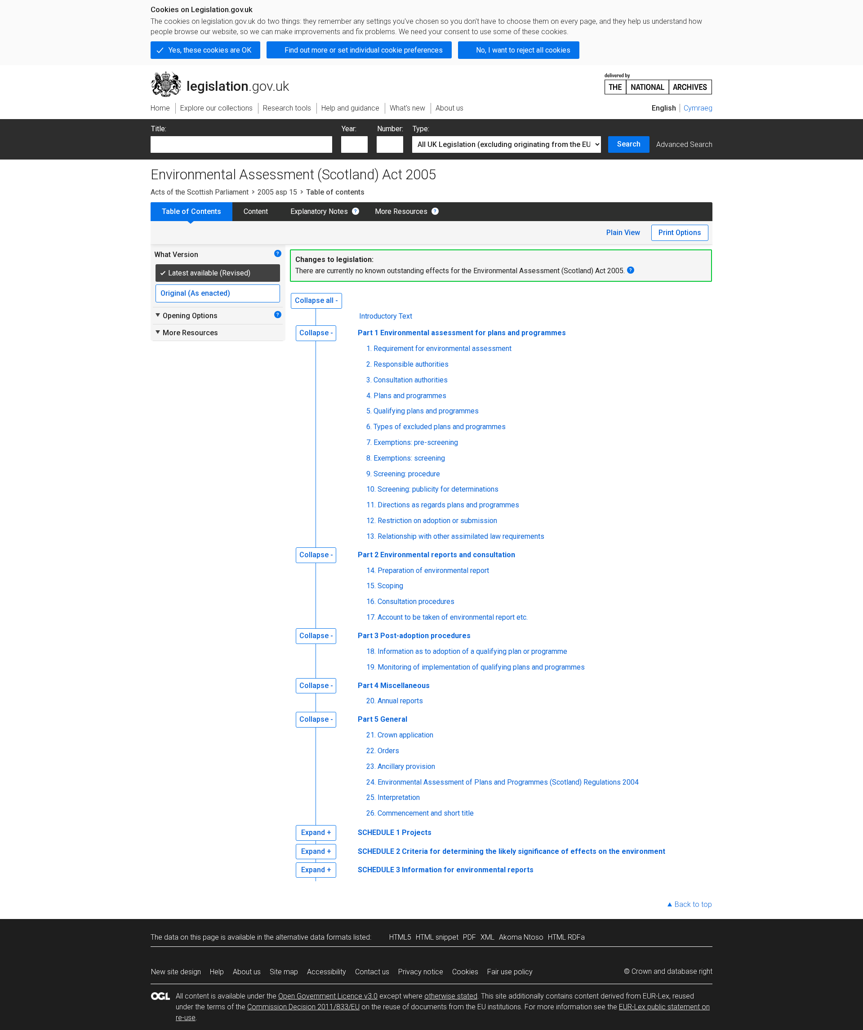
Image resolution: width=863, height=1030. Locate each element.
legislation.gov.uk (225, 75)
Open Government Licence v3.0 (328, 996)
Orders (388, 750)
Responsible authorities (411, 364)
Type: (421, 128)
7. (369, 442)
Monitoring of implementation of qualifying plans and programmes (481, 667)
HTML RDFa (566, 937)
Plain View (623, 232)
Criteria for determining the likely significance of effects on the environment (533, 851)
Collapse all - (316, 300)
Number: (390, 128)
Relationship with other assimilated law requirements (461, 536)
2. (369, 364)
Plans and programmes (410, 395)
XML (487, 937)
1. (369, 348)
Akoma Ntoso (521, 937)
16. (371, 601)
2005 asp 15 (277, 192)
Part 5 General (382, 719)
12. (371, 520)
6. (369, 426)
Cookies (465, 972)
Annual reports (400, 701)
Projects (417, 832)
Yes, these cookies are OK (210, 50)
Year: (349, 128)
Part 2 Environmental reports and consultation (436, 555)
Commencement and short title (426, 813)
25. (371, 797)
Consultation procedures (416, 601)
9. (369, 474)
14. (371, 570)
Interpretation (399, 797)
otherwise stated (450, 996)
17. (371, 617)
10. (371, 489)
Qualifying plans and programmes (426, 411)
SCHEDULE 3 (379, 870)
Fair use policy (510, 972)
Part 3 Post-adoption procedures (414, 635)
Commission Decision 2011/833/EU (303, 1007)
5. (369, 411)
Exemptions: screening (409, 458)
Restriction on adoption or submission (437, 520)
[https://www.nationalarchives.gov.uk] (658, 80)
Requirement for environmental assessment (443, 348)
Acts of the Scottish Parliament (200, 192)
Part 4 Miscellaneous (394, 685)
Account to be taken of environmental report (453, 617)
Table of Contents (191, 211)
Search (629, 144)
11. (371, 505)
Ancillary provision (406, 766)
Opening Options (186, 315)
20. (371, 701)
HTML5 (400, 937)
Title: (158, 128)
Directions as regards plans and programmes (448, 505)
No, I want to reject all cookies (523, 50)
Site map (284, 972)
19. (371, 667)
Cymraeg (698, 108)
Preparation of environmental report (433, 570)
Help (217, 972)
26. (371, 813)
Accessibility (326, 972)
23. (371, 766)
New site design (176, 972)
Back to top (693, 904)
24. (371, 782)
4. (369, 395)
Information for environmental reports (468, 870)
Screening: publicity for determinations (438, 489)
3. (369, 380)
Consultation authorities (411, 380)
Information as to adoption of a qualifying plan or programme (472, 651)
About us (247, 972)
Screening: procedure (407, 474)
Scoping (390, 586)
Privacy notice (420, 972)
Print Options (679, 232)
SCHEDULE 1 (379, 832)
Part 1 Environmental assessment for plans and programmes (462, 333)
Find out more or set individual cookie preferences (364, 50)
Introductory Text (385, 316)
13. (371, 536)
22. (371, 750)
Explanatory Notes (319, 211)
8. (369, 458)
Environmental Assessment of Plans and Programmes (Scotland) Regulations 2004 (508, 782)
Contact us (372, 972)
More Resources (401, 211)
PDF (469, 937)
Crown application (405, 735)
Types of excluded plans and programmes (440, 426)
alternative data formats (313, 937)
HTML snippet (437, 937)
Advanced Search (684, 144)
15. (371, 586)
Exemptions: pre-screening (416, 442)
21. (371, 735)
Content (256, 211)
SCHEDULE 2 (379, 851)
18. (371, 651)
